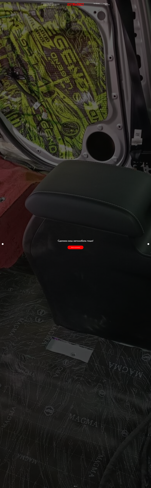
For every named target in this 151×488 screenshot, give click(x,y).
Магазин (105, 3)
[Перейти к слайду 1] (74, 486)
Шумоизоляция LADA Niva (49, 5)
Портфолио (97, 3)
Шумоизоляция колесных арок (51, 4)
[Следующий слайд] (148, 244)
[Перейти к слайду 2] (75, 486)
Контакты (107, 4)
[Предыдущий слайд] (3, 244)
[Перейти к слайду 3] (76, 486)
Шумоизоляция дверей (47, 3)
